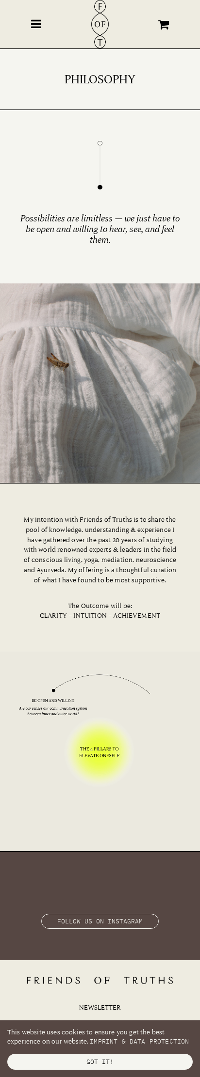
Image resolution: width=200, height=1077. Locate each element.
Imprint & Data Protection (139, 1041)
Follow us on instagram (100, 921)
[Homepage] (100, 25)
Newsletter (100, 1007)
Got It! (100, 1061)
